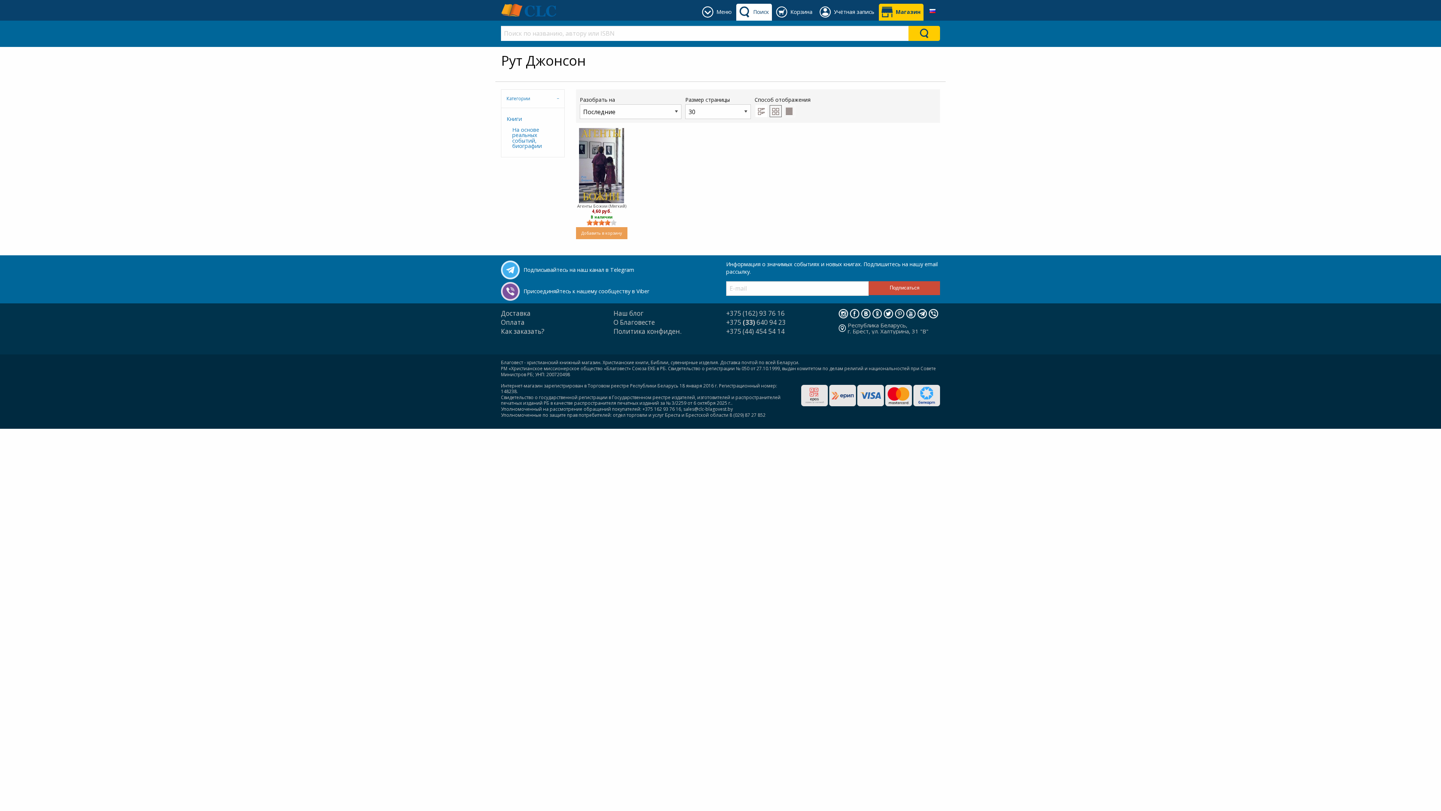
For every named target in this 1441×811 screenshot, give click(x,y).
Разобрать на (597, 99)
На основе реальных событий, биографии (527, 137)
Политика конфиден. (647, 331)
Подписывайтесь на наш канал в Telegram (578, 269)
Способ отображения (783, 99)
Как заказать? (523, 331)
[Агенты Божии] (601, 165)
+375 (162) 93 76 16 (755, 313)
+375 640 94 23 (756, 322)
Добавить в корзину (601, 233)
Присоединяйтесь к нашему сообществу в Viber (586, 291)
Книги (514, 118)
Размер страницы (707, 99)
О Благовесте (634, 322)
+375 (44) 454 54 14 (755, 331)
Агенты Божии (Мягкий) (601, 206)
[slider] (602, 223)
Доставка (516, 313)
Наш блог (629, 313)
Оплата (513, 322)
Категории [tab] (518, 98)
